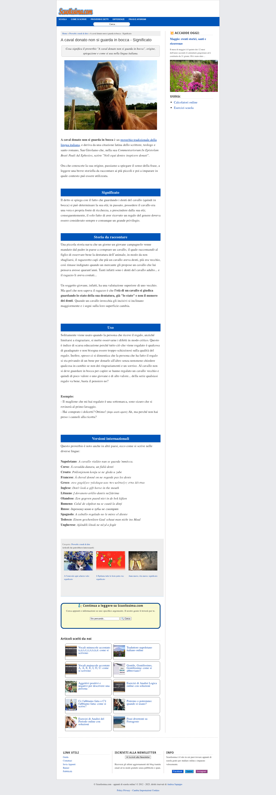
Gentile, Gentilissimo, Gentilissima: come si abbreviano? (139, 668)
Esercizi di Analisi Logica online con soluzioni (142, 684)
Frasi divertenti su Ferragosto (137, 720)
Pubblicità (67, 771)
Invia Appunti (69, 764)
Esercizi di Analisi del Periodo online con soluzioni (91, 721)
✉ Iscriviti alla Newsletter (138, 757)
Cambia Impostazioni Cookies (145, 790)
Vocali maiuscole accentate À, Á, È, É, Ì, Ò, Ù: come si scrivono (94, 668)
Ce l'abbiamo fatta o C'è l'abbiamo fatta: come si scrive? (92, 703)
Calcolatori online (185, 102)
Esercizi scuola (184, 107)
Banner (66, 767)
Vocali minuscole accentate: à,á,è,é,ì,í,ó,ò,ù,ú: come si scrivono (94, 650)
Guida (65, 757)
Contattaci (67, 760)
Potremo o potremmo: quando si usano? (139, 702)
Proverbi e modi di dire (80, 544)
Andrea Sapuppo (174, 784)
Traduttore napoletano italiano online (139, 648)
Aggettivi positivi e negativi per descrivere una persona (94, 685)
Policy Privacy (123, 790)
